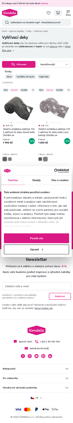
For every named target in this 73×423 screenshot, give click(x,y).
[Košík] (58, 12)
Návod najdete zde (43, 308)
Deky (29, 31)
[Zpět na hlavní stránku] (9, 13)
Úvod (4, 31)
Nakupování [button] (9, 368)
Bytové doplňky (17, 31)
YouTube (36, 356)
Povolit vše (36, 238)
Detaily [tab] (36, 180)
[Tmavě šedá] (5, 159)
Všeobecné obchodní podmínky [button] (20, 387)
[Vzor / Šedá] (10, 159)
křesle (67, 46)
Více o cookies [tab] (60, 180)
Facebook (23, 356)
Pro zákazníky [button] (10, 378)
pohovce (53, 46)
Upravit (34, 249)
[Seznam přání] (49, 13)
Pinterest (43, 356)
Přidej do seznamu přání (33, 90)
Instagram (30, 356)
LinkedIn (50, 356)
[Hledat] (6, 22)
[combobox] (54, 64)
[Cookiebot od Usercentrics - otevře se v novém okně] (54, 171)
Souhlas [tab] (13, 180)
